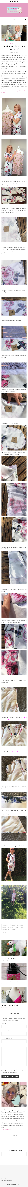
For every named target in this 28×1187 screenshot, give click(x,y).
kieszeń (13, 925)
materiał (4, 927)
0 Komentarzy (23, 932)
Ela (5, 932)
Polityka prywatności (11, 1178)
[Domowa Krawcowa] (14, 10)
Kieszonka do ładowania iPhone (11, 982)
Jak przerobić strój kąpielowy (10, 1005)
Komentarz (4, 1045)
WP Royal (18, 1184)
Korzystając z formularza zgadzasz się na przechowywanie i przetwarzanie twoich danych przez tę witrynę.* (13, 1070)
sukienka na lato (5, 929)
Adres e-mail (5, 1031)
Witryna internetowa (6, 1038)
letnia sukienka (20, 925)
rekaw (17, 927)
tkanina (13, 929)
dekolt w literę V (5, 925)
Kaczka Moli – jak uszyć (9, 958)
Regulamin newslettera (6, 1180)
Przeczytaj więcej (6, 1129)
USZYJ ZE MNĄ (14, 43)
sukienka (22, 927)
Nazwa (3, 1023)
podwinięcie (10, 927)
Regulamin (3, 1178)
